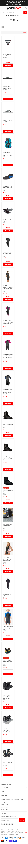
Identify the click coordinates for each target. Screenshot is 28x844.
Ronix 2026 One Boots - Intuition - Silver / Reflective (7, 730)
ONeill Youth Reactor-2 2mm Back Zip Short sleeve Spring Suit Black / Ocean (8, 391)
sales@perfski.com (5, 809)
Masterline (5, 57)
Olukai (4, 90)
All (5, 24)
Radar (4, 427)
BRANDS (21, 832)
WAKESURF (10, 829)
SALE (26, 832)
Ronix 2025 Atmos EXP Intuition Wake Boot (7, 662)
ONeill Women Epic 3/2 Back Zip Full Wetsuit (7, 253)
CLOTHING (3, 832)
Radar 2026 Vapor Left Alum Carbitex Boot (8, 425)
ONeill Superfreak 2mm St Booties (7, 220)
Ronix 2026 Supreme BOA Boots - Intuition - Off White (8, 764)
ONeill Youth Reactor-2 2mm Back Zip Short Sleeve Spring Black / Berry (8, 356)
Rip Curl (4, 563)
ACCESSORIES (10, 832)
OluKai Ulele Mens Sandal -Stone (7, 121)
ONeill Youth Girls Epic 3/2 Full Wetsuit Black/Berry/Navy (8, 322)
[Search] (25, 12)
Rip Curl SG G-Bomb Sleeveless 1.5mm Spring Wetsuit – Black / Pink (7, 560)
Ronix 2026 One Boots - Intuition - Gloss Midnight (7, 697)
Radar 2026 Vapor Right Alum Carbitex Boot (7, 458)
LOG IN (7, 4)
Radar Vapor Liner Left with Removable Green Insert (8, 526)
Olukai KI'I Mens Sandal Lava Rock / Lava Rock (7, 88)
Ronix (4, 664)
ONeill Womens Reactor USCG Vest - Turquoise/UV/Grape (7, 154)
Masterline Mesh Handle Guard (7, 55)
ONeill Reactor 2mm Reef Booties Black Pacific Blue (7, 188)
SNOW (16, 832)
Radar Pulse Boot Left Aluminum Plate (8, 491)
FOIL (16, 829)
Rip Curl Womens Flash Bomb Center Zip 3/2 (7, 594)
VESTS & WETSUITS (16, 831)
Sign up (22, 820)
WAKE (2, 829)
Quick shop (8, 62)
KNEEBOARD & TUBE (5, 831)
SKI (5, 829)
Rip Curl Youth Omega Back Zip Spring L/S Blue (8, 628)
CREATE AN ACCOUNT (17, 4)
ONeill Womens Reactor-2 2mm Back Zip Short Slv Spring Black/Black (7, 288)
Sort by (24, 32)
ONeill (4, 156)
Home (2, 24)
